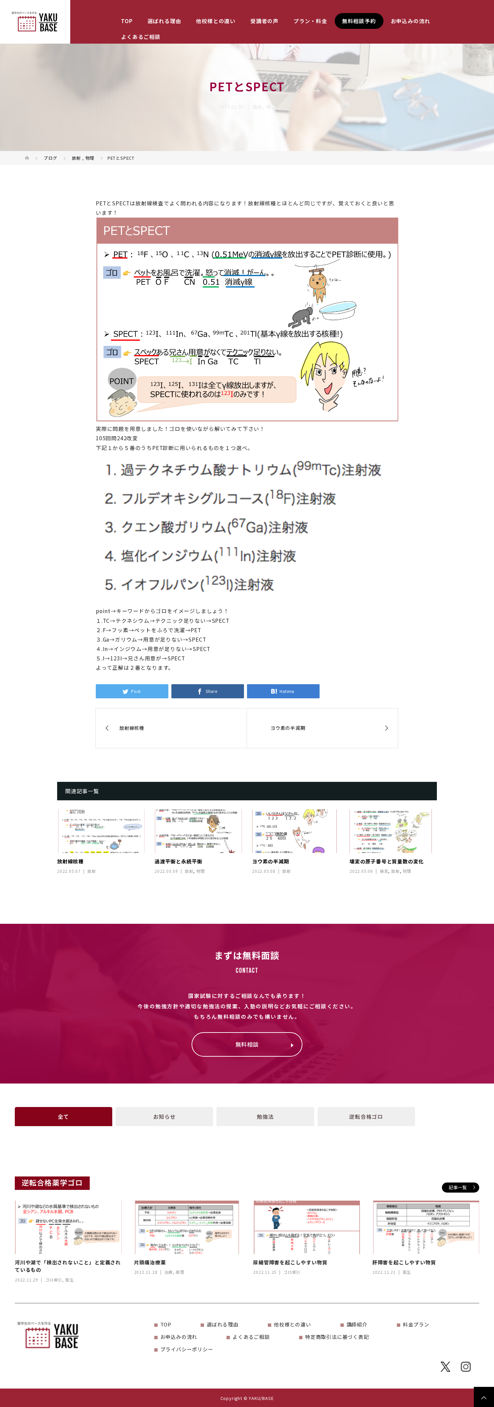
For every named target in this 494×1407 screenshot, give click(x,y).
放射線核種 (70, 861)
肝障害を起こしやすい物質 (404, 1262)
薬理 (180, 1272)
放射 (258, 106)
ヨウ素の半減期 (270, 861)
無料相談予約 (359, 20)
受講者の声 (264, 20)
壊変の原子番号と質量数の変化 (386, 861)
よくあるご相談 (141, 36)
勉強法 (265, 1116)
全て (63, 1116)
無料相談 (247, 1044)
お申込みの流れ (410, 20)
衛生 (69, 1280)
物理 (271, 106)
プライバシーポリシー (186, 1349)
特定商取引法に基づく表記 (337, 1336)
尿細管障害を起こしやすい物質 (290, 1262)
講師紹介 (357, 1324)
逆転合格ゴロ (366, 1116)
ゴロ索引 (53, 1280)
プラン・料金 (310, 20)
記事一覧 (458, 1187)
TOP (126, 20)
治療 (168, 1272)
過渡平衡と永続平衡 (178, 861)
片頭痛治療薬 (150, 1262)
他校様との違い (216, 20)
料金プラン (416, 1324)
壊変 (384, 871)
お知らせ (164, 1116)
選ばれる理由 (164, 20)
